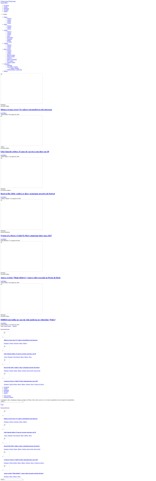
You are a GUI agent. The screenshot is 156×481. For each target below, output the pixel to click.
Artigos (9, 21)
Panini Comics (11, 56)
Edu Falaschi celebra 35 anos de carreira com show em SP (25, 152)
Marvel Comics (11, 55)
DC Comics (10, 61)
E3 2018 (9, 42)
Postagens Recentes (5, 329)
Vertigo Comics (11, 62)
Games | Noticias (14, 68)
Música (6, 71)
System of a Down (39, 384)
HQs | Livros (7, 49)
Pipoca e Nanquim (12, 59)
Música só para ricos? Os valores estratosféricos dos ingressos (26, 110)
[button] (1, 14)
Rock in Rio (30, 370)
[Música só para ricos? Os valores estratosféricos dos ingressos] (7, 337)
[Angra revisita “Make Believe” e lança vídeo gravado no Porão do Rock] (7, 470)
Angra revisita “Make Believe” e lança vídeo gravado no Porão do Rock (30, 278)
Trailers (9, 23)
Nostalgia (9, 65)
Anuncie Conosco (8, 397)
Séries (5, 24)
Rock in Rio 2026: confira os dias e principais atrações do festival (28, 194)
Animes (6, 43)
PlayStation (10, 37)
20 (15, 326)
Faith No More (13, 384)
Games (5, 30)
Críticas (9, 20)
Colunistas (6, 64)
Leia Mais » (4, 113)
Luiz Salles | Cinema (12, 66)
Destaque (6, 343)
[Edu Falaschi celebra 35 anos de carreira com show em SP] (7, 350)
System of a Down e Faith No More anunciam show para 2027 (26, 236)
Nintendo (9, 39)
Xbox (8, 36)
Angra (5, 357)
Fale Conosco (7, 395)
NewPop (9, 58)
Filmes (5, 17)
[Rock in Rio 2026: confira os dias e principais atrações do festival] (7, 364)
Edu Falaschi (16, 357)
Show (30, 357)
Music (21, 343)
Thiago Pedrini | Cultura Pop (14, 69)
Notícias (9, 18)
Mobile (9, 40)
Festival (11, 343)
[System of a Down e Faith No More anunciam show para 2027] (7, 378)
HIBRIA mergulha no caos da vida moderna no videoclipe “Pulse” (28, 320)
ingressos (16, 343)
